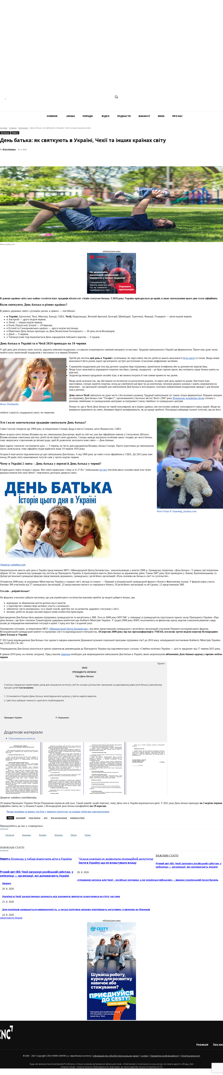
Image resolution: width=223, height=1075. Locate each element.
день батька (34, 818)
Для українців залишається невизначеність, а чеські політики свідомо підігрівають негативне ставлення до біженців (76, 909)
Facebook (10, 835)
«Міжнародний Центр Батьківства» (68, 628)
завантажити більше (11, 917)
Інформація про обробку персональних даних (116, 1055)
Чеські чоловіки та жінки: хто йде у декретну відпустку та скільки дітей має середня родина (58, 811)
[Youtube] (35, 835)
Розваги (15, 132)
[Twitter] (81, 835)
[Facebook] (85, 97)
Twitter (88, 835)
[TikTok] (103, 97)
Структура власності (190, 1055)
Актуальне (23, 128)
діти (45, 818)
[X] (109, 97)
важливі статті (167, 855)
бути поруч (189, 358)
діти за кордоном (59, 818)
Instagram (26, 835)
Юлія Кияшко (9, 149)
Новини (13, 128)
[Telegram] (97, 97)
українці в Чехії (77, 818)
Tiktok (74, 835)
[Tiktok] (67, 835)
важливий (20, 818)
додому (3, 128)
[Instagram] (91, 97)
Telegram (58, 835)
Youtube (42, 835)
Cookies (144, 1055)
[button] (116, 97)
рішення (65, 654)
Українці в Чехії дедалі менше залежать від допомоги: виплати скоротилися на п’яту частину (61, 896)
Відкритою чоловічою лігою (188, 398)
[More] (70, 158)
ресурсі (103, 469)
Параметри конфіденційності (164, 1055)
